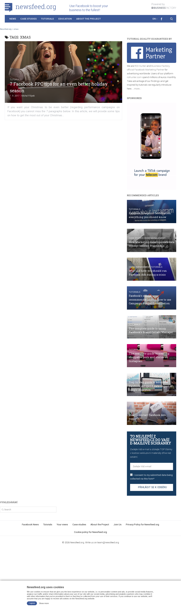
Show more (44, 603)
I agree (32, 603)
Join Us (117, 524)
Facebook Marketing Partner (149, 69)
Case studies (136, 238)
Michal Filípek (28, 95)
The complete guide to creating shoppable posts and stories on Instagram (149, 357)
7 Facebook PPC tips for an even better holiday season (59, 87)
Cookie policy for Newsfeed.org (90, 532)
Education (65, 18)
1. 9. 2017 (14, 95)
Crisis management (154, 238)
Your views (62, 524)
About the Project (88, 18)
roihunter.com (134, 77)
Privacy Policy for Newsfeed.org (142, 524)
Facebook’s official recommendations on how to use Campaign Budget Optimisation (150, 299)
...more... (136, 88)
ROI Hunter (140, 65)
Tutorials (47, 18)
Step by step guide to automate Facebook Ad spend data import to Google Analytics (150, 386)
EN (154, 18)
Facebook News (30, 524)
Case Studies (28, 18)
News (12, 18)
